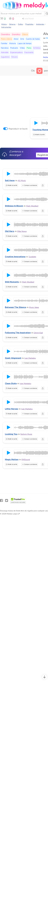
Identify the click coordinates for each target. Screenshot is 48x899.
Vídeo (22, 48)
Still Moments (12, 282)
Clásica (25, 34)
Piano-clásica (6, 39)
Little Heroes (11, 409)
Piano (29, 48)
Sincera (14, 57)
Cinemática (5, 34)
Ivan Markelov (30, 358)
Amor (16, 39)
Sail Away (10, 180)
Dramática (16, 34)
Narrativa (4, 48)
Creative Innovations (15, 256)
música (4, 24)
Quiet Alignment (13, 358)
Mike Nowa (22, 231)
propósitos (29, 24)
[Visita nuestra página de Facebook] (1, 500)
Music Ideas (34, 307)
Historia (12, 43)
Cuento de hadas (33, 39)
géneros (12, 24)
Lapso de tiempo (24, 43)
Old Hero (9, 231)
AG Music (22, 180)
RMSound (25, 459)
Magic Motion (11, 459)
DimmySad (38, 332)
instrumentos (6, 27)
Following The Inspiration (18, 332)
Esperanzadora (16, 52)
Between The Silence (15, 307)
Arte (22, 39)
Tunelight (32, 256)
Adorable (4, 52)
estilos (20, 24)
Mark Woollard (32, 206)
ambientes (40, 24)
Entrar (29, 18)
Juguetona (5, 57)
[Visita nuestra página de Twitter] (6, 500)
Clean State (11, 383)
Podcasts (14, 48)
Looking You (11, 434)
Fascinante (28, 52)
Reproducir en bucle (18, 128)
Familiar (4, 43)
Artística (36, 48)
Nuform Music (26, 434)
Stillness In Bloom (14, 206)
